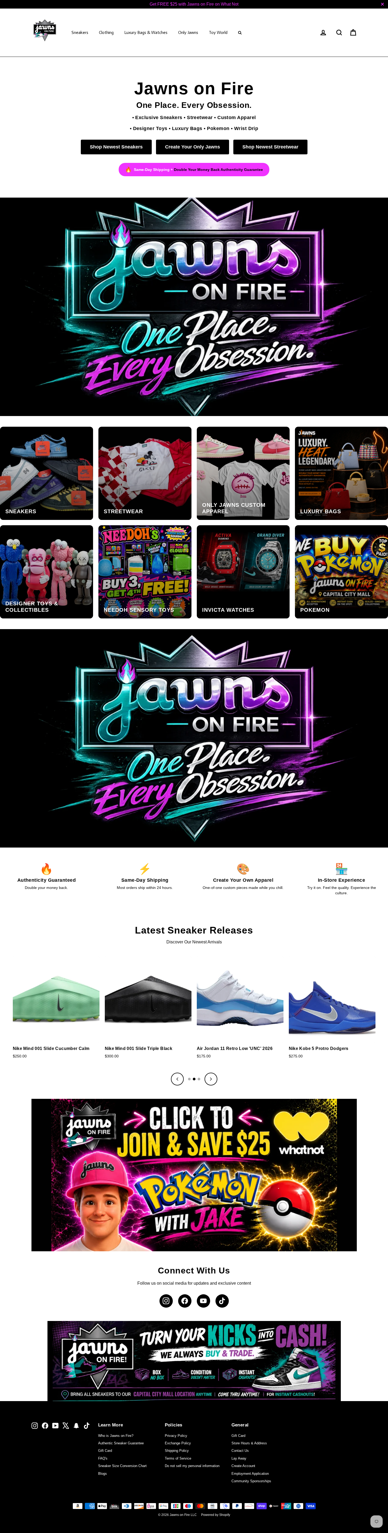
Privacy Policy (176, 1436)
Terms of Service (178, 1458)
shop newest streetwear (270, 147)
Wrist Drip (246, 128)
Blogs (102, 1474)
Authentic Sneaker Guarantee (121, 1443)
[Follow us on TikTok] (222, 1301)
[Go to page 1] (189, 1079)
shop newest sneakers (116, 147)
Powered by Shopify (215, 1515)
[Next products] (211, 1079)
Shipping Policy (177, 1451)
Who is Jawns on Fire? (115, 1436)
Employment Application (250, 1474)
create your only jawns (192, 147)
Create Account (243, 1466)
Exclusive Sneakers (158, 117)
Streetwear (200, 117)
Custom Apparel (236, 117)
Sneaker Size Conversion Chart (122, 1466)
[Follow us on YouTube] (203, 1301)
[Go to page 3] (199, 1079)
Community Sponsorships (251, 1481)
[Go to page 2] (194, 1079)
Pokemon (218, 128)
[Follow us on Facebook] (184, 1301)
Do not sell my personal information (192, 1466)
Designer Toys (150, 128)
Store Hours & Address (249, 1443)
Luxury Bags (187, 128)
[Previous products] (177, 1079)
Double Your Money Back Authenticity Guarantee (218, 169)
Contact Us (240, 1451)
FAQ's (102, 1458)
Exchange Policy (178, 1443)
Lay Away (238, 1458)
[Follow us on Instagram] (166, 1301)
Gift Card (105, 1451)
